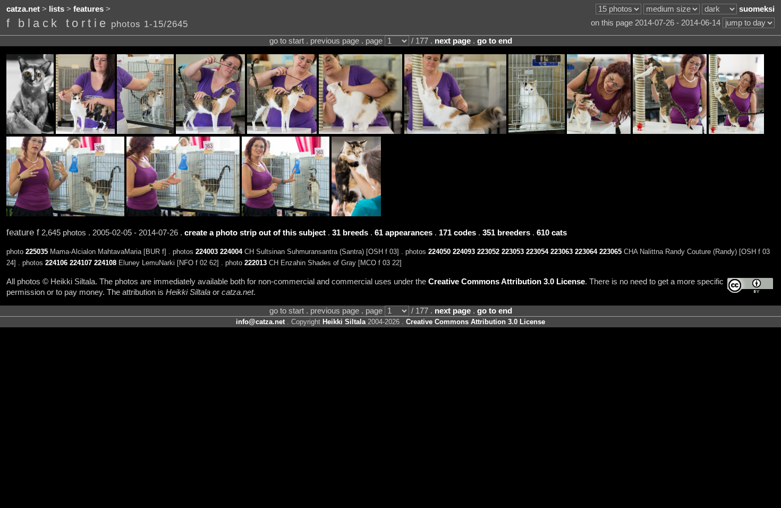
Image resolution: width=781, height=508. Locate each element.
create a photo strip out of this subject (255, 232)
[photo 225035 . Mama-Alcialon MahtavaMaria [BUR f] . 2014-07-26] (30, 131)
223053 (513, 252)
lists (56, 9)
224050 (439, 252)
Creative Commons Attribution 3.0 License (506, 281)
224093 (464, 252)
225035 (37, 252)
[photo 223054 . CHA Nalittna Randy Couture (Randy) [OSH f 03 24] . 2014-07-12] (736, 131)
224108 (105, 263)
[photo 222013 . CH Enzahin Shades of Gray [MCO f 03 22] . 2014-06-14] (356, 213)
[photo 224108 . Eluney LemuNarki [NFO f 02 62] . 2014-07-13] (536, 131)
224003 (207, 252)
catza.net (23, 9)
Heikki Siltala (344, 322)
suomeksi (757, 9)
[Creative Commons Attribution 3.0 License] (750, 285)
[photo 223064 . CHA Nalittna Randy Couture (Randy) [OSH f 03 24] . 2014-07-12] (183, 213)
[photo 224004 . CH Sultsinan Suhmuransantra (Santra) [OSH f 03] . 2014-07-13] (145, 131)
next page (453, 41)
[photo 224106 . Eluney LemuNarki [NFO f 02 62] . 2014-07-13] (360, 131)
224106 (56, 263)
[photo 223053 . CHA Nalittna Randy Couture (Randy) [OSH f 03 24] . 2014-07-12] (670, 131)
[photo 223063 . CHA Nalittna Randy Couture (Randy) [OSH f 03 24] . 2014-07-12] (65, 213)
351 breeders (506, 232)
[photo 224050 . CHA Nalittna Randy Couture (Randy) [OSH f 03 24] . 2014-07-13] (210, 131)
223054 (537, 252)
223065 (610, 252)
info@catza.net (260, 322)
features (88, 9)
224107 (81, 263)
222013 (255, 263)
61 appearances (403, 232)
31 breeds (350, 232)
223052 (488, 252)
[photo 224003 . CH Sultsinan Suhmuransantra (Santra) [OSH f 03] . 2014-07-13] (85, 131)
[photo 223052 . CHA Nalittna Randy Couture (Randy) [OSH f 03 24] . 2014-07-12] (599, 131)
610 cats (552, 232)
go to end (494, 41)
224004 (231, 252)
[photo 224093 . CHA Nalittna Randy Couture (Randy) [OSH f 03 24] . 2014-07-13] (282, 131)
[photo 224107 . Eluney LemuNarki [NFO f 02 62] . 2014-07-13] (455, 131)
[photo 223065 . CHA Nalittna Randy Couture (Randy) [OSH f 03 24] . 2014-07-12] (285, 213)
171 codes (457, 232)
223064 (586, 252)
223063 (561, 252)
